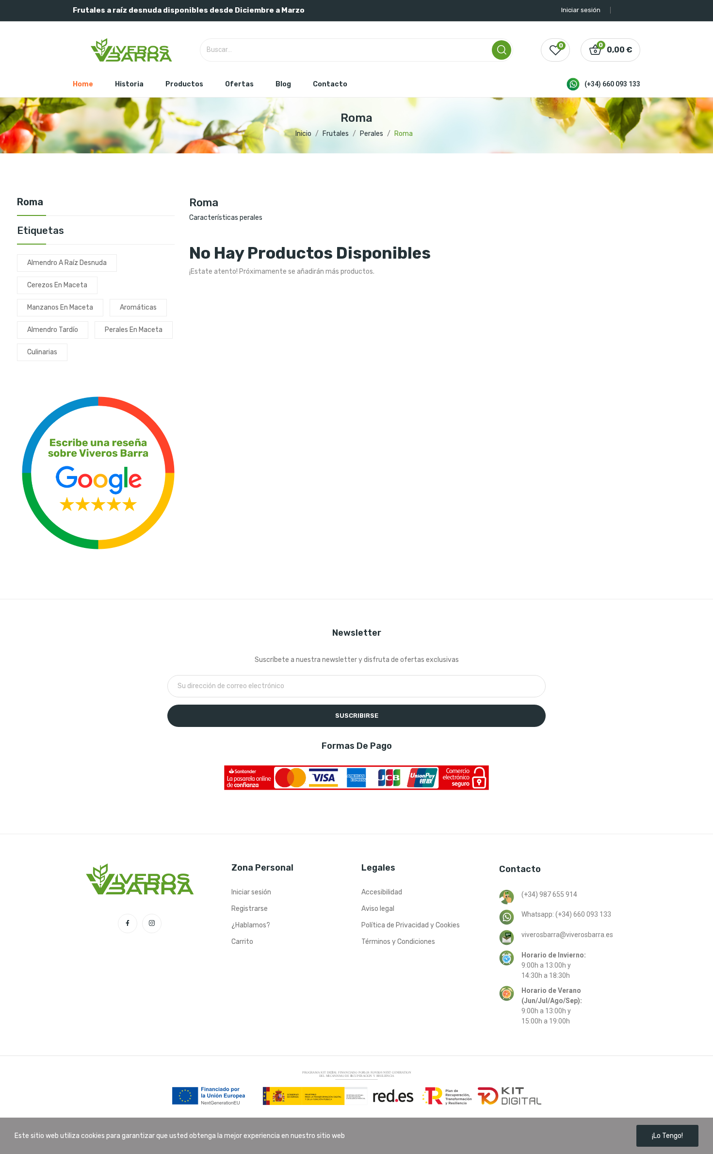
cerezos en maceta (57, 285)
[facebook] (127, 923)
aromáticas (138, 307)
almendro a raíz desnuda (67, 263)
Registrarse (249, 909)
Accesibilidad (381, 892)
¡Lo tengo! (667, 1136)
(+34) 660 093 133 (612, 84)
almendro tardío (52, 330)
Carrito (242, 942)
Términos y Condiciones (398, 942)
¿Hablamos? (250, 925)
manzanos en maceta (60, 307)
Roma (30, 202)
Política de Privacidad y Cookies (410, 925)
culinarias (42, 352)
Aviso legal (377, 909)
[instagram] (152, 923)
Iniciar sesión (251, 892)
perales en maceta (133, 330)
